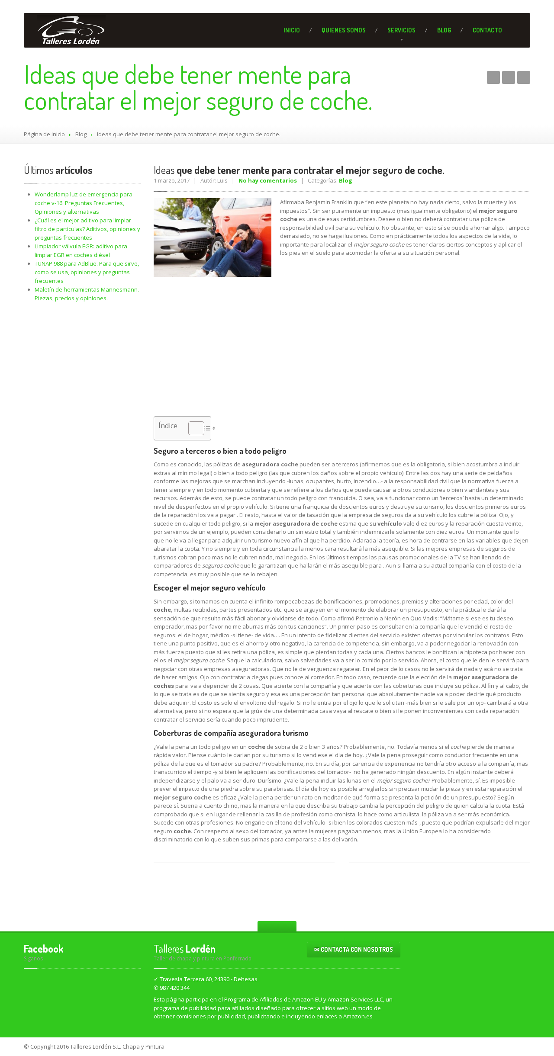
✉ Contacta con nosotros (353, 949)
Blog (444, 30)
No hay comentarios (267, 180)
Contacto (487, 30)
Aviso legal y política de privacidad (480, 1046)
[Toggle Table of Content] (192, 428)
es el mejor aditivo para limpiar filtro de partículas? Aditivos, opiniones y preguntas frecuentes (87, 228)
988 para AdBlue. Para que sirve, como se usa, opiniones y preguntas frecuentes (87, 272)
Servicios (401, 30)
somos (344, 30)
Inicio (291, 30)
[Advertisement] (342, 339)
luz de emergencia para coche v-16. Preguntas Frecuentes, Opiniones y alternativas (83, 202)
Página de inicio (44, 134)
